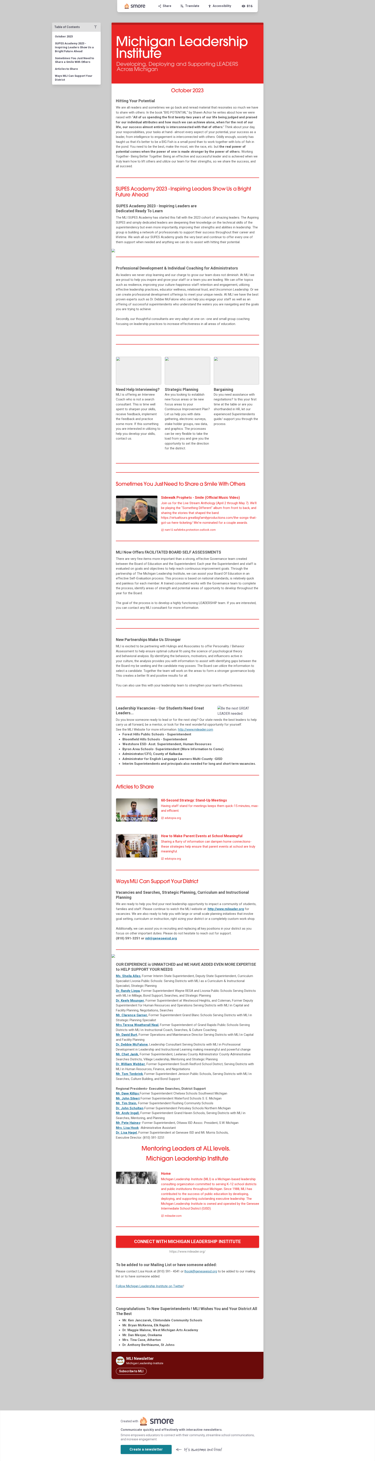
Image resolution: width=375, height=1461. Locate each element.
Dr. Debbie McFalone (132, 1044)
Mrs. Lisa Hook (127, 1128)
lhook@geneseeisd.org (200, 1271)
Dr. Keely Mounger (130, 1000)
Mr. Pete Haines (128, 1123)
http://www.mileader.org (226, 909)
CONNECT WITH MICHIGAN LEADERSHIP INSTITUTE (187, 1241)
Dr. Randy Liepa (128, 991)
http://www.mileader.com (195, 729)
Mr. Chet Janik (127, 1054)
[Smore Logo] (135, 6)
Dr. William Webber (130, 1064)
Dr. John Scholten (129, 1108)
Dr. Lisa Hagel (126, 1133)
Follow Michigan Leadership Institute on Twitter (149, 1286)
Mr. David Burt (126, 1035)
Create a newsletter (146, 1449)
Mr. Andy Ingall (127, 1113)
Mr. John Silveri (128, 1098)
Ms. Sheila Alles (128, 976)
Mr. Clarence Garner (131, 1015)
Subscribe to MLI (131, 1371)
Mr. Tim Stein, (126, 1103)
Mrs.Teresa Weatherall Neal (137, 1025)
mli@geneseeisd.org (161, 938)
